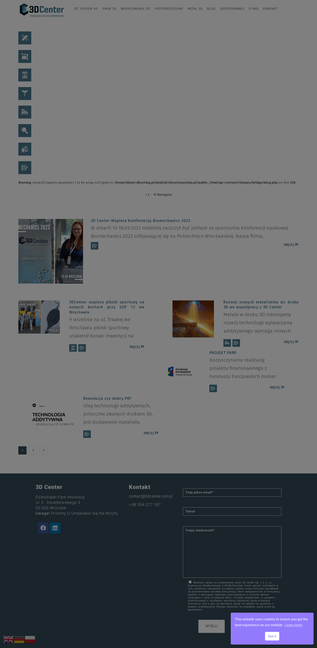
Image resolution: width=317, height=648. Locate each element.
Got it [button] (272, 636)
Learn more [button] (293, 625)
